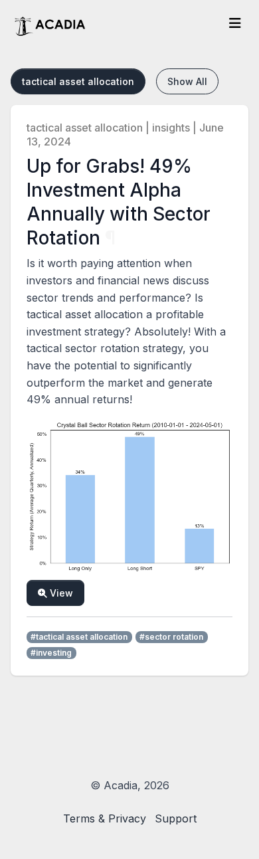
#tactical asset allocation (79, 637)
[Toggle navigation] (235, 23)
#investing (51, 653)
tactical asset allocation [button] (78, 81)
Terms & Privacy (104, 818)
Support (176, 818)
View (60, 593)
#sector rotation (171, 637)
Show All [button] (187, 81)
